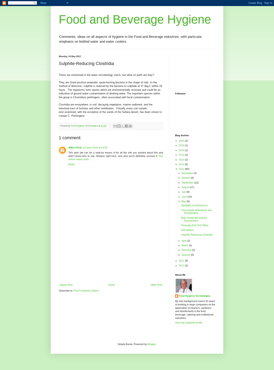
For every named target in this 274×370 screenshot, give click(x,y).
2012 (182, 169)
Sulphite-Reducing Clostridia (197, 234)
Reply (71, 164)
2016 (182, 150)
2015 (182, 155)
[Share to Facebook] (127, 126)
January (186, 255)
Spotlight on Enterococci (194, 205)
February (187, 250)
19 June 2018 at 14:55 (95, 147)
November (188, 173)
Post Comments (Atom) (86, 290)
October (186, 177)
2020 (182, 140)
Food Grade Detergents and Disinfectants (196, 211)
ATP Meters (187, 230)
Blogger (151, 344)
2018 (182, 145)
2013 (182, 164)
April (184, 240)
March (185, 245)
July (184, 192)
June (185, 196)
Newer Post (66, 284)
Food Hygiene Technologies (194, 296)
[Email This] (115, 126)
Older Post (156, 284)
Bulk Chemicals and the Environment (194, 219)
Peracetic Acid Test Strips (194, 225)
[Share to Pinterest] (130, 126)
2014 (182, 159)
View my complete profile (188, 322)
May (184, 201)
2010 (182, 265)
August (186, 187)
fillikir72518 (75, 147)
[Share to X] (123, 126)
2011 (182, 260)
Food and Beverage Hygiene (135, 19)
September (188, 182)
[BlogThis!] (119, 126)
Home (111, 284)
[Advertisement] (111, 253)
